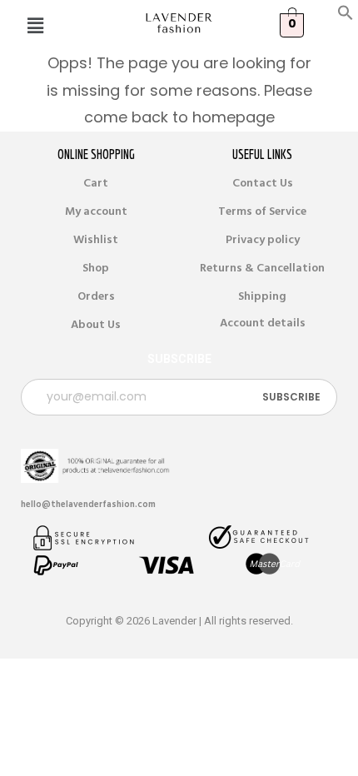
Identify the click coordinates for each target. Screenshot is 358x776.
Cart (95, 183)
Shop (95, 268)
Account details (263, 323)
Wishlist (95, 239)
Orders (96, 296)
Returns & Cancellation (262, 268)
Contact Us (262, 183)
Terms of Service (262, 211)
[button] (345, 16)
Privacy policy (263, 239)
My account (96, 211)
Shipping (262, 296)
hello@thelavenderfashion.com (88, 504)
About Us (96, 324)
